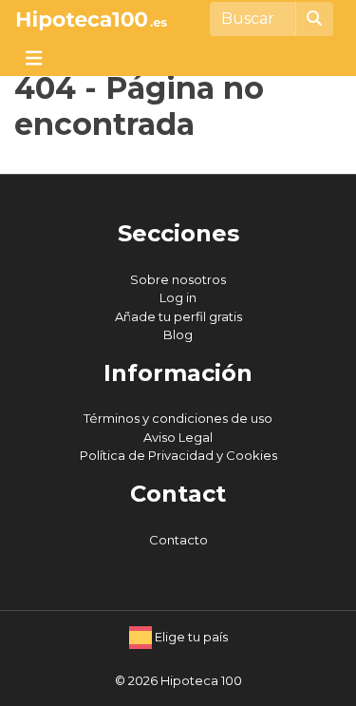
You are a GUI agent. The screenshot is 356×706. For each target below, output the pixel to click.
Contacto (178, 539)
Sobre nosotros (178, 279)
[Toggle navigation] (34, 57)
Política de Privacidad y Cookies (178, 455)
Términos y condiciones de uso (178, 418)
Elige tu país (190, 636)
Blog (178, 334)
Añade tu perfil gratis (178, 316)
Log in (178, 297)
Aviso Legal (178, 437)
